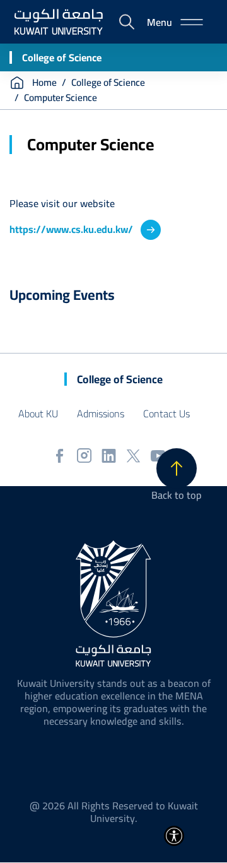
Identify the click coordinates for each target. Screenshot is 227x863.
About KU (38, 413)
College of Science (62, 57)
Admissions (100, 413)
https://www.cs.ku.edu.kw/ (71, 229)
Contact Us (166, 413)
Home (44, 82)
